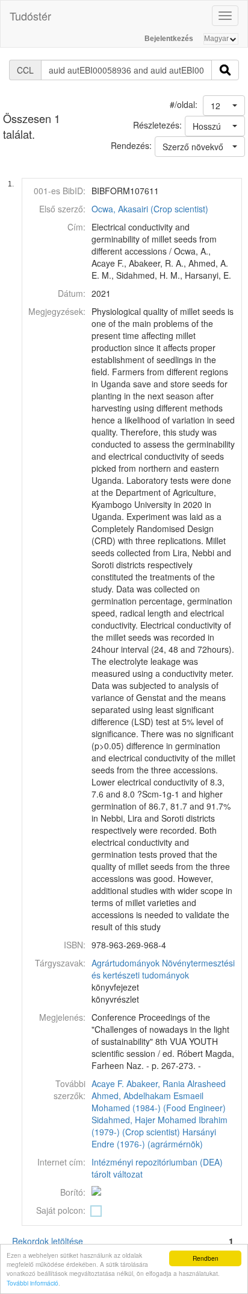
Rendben (206, 1258)
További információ (32, 1282)
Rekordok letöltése (47, 1241)
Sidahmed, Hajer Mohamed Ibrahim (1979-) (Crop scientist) (159, 1126)
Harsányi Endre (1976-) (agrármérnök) (153, 1138)
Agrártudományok (125, 963)
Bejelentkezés (168, 38)
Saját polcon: (60, 1210)
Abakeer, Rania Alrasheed (176, 1083)
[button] (224, 105)
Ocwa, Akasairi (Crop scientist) (149, 209)
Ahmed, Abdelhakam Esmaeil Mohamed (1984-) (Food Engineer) (158, 1101)
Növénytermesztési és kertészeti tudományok (163, 969)
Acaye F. (107, 1083)
